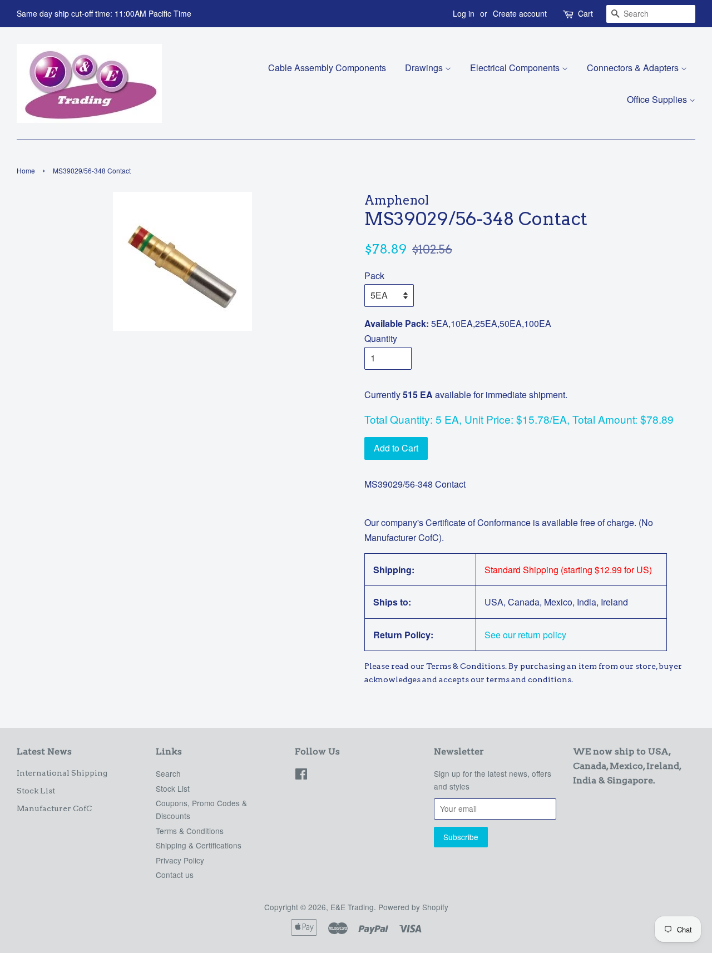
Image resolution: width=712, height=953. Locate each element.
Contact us (175, 874)
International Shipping (62, 772)
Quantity (380, 338)
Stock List (36, 790)
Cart (585, 13)
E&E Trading (352, 906)
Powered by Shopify (413, 906)
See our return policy (525, 634)
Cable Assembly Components (327, 67)
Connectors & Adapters (634, 67)
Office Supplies (658, 99)
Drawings (425, 67)
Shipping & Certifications (198, 845)
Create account (520, 13)
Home (26, 170)
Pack (374, 275)
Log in (463, 13)
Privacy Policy (180, 860)
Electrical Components (516, 67)
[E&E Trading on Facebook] (301, 775)
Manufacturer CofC (54, 808)
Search (168, 773)
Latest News (44, 751)
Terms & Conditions (190, 830)
